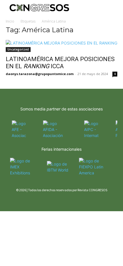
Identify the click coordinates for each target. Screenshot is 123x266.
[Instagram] (19, 200)
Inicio (10, 21)
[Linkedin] (29, 200)
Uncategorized (18, 49)
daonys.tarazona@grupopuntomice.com (40, 74)
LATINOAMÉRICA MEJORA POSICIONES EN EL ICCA (60, 63)
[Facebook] (9, 200)
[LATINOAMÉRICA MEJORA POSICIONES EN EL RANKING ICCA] (61, 46)
